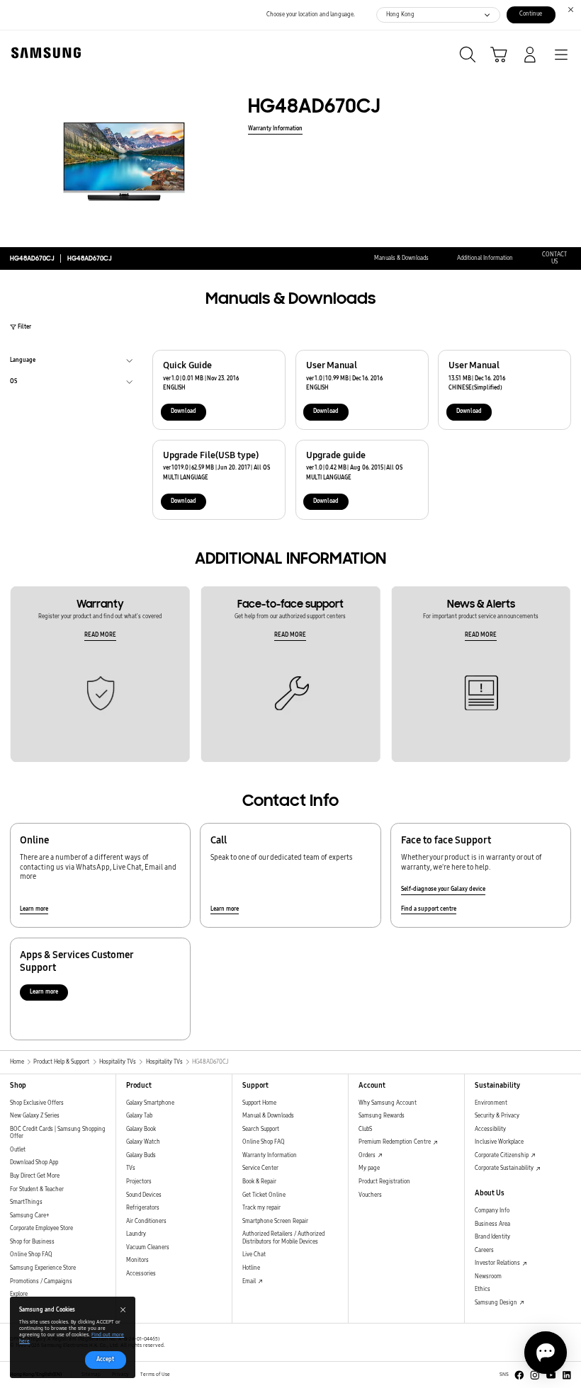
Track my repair (261, 1208)
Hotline (251, 1268)
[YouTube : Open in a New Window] (551, 1375)
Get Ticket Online (264, 1195)
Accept (105, 1359)
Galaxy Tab (139, 1116)
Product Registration (384, 1181)
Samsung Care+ (29, 1215)
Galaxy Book (141, 1129)
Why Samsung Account (388, 1103)
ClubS (365, 1129)
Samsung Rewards (382, 1116)
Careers (484, 1250)
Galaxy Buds (141, 1155)
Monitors (137, 1260)
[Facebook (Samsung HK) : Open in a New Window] (519, 1375)
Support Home (259, 1103)
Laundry (136, 1234)
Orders (368, 1155)
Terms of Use (155, 1374)
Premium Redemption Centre (395, 1142)
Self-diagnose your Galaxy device (443, 889)
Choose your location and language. (310, 14)
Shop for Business (32, 1242)
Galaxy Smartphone (150, 1103)
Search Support (260, 1129)
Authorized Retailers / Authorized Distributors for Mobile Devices (283, 1238)
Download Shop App (34, 1162)
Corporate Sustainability (505, 1168)
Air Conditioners (146, 1221)
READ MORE (100, 635)
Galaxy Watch (143, 1142)
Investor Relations (498, 1263)
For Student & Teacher (37, 1189)
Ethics (482, 1289)
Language (22, 362)
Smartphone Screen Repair (275, 1221)
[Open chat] (545, 1352)
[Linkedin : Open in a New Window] (567, 1375)
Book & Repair (259, 1181)
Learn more (34, 909)
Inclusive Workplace (499, 1142)
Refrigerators (142, 1208)
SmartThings (26, 1202)
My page (369, 1168)
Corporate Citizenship (502, 1155)
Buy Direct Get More (35, 1176)
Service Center (260, 1168)
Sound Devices (144, 1195)
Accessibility (490, 1129)
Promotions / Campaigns (41, 1281)
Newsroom (488, 1276)
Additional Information (485, 258)
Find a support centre (428, 909)
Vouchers (370, 1195)
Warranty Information (275, 128)
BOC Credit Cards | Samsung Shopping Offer (58, 1133)
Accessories (141, 1273)
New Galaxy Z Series (35, 1116)
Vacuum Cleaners (147, 1247)
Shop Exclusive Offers (37, 1103)
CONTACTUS (554, 258)
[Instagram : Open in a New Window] (535, 1375)
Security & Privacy (497, 1116)
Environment (491, 1103)
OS (13, 383)
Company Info (492, 1210)
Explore (19, 1294)
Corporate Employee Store (41, 1228)
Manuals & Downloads (401, 258)
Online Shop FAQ (31, 1254)
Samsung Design (497, 1302)
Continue (530, 14)
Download (183, 411)
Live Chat (254, 1254)
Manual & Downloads (268, 1116)
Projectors (139, 1181)
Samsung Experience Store (43, 1268)
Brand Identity (492, 1237)
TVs (130, 1168)
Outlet (18, 1150)
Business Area (492, 1224)
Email (249, 1281)
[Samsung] (43, 53)
